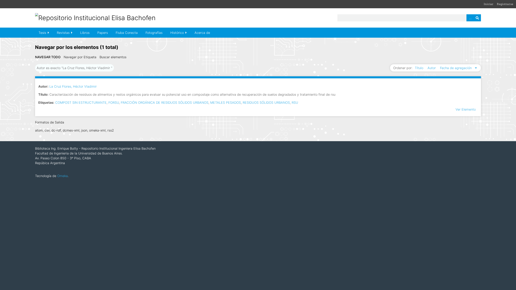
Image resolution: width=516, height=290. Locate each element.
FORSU (113, 102)
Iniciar (488, 4)
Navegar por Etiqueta (80, 57)
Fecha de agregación (456, 68)
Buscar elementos (113, 57)
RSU (295, 102)
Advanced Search (470, 17)
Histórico (177, 33)
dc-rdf (56, 130)
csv (47, 130)
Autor (432, 68)
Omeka (62, 176)
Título (419, 68)
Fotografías (154, 33)
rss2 (110, 130)
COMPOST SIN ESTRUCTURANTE (81, 102)
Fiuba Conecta (127, 33)
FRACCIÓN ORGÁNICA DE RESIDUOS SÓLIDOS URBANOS (164, 102)
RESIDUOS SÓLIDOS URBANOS (266, 102)
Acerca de (202, 33)
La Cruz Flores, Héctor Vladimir (73, 86)
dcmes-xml (71, 130)
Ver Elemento (466, 109)
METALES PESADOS (225, 102)
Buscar (477, 17)
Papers (102, 33)
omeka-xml (97, 130)
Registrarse (505, 4)
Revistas (63, 33)
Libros (84, 33)
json (84, 130)
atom (39, 130)
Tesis (42, 33)
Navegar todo (47, 57)
